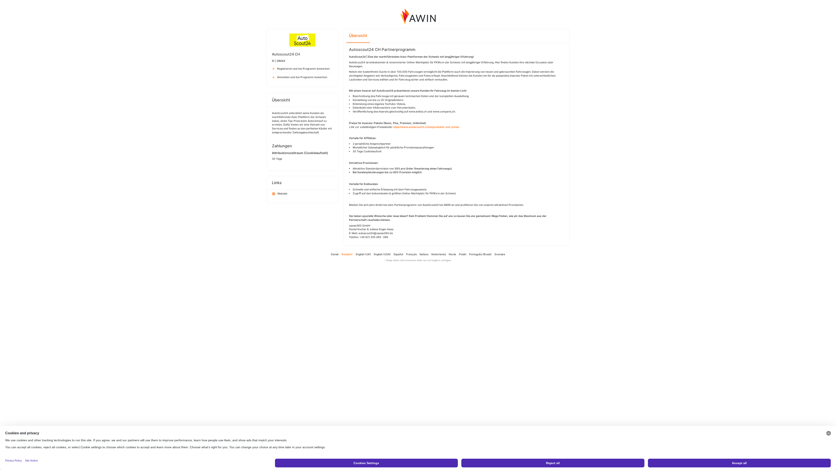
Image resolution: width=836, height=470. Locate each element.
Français (411, 254)
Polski (462, 254)
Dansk (335, 254)
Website (282, 193)
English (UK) (363, 254)
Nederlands (438, 254)
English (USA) (382, 254)
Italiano (424, 254)
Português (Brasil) (480, 254)
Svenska (499, 254)
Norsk (452, 254)
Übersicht (358, 35)
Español (398, 254)
